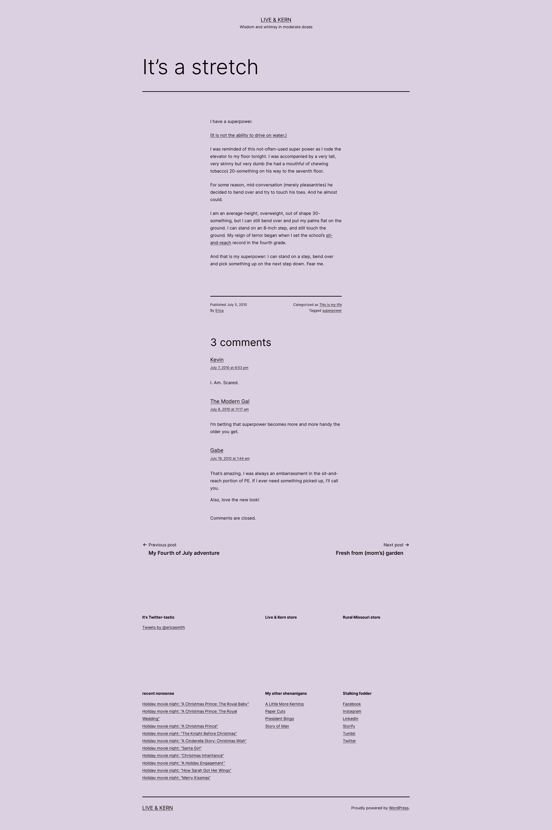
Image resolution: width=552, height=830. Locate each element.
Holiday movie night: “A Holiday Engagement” (183, 763)
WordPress (399, 808)
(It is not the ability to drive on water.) (248, 135)
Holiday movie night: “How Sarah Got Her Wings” (186, 770)
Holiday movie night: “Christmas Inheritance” (183, 755)
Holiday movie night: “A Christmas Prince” (180, 726)
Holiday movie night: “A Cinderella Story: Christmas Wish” (194, 741)
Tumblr (349, 733)
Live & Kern (276, 20)
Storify (349, 726)
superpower (332, 310)
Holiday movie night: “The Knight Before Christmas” (189, 733)
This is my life (330, 304)
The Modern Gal (229, 401)
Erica (219, 310)
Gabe (216, 450)
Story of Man (277, 726)
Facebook (352, 704)
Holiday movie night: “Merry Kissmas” (176, 777)
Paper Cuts (275, 711)
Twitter (349, 741)
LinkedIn (350, 718)
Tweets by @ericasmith (163, 627)
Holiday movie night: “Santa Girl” (172, 748)
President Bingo (279, 718)
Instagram (352, 711)
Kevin (217, 360)
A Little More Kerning (284, 704)
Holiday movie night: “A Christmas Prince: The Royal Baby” (195, 704)
